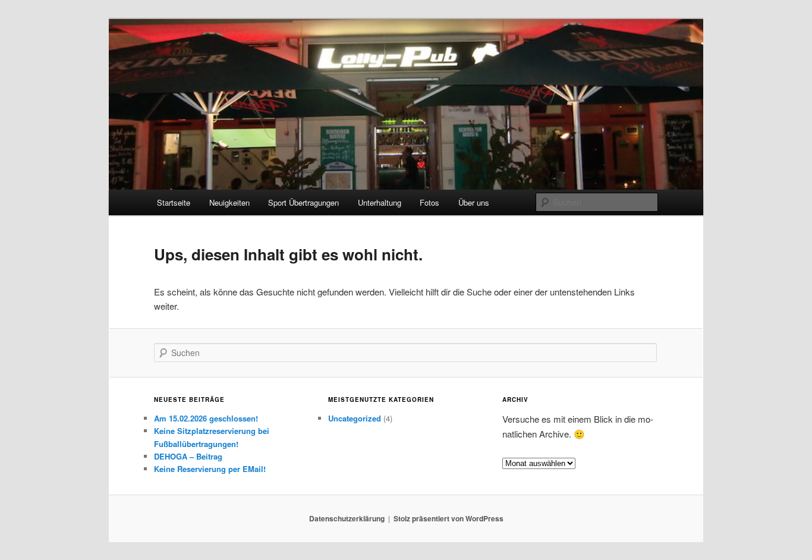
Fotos (429, 202)
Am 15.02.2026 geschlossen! (206, 418)
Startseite (173, 202)
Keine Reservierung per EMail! (210, 468)
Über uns (473, 202)
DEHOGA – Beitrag (188, 456)
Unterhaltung (379, 202)
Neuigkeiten (229, 202)
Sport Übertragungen (303, 202)
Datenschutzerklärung (347, 518)
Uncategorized (354, 418)
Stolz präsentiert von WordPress (448, 518)
